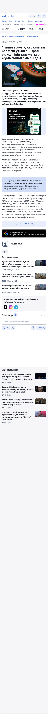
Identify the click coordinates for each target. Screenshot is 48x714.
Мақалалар (39, 21)
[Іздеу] (39, 16)
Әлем (11, 21)
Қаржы (17, 21)
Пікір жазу (41, 328)
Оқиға (24, 21)
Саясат (4, 21)
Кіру (44, 315)
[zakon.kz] (8, 16)
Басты (4, 36)
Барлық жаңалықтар (17, 36)
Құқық (30, 21)
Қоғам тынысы (33, 36)
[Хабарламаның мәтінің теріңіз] (24, 321)
